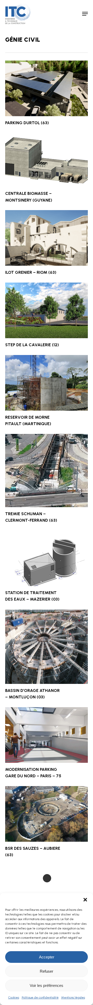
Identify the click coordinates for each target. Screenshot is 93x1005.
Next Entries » (47, 878)
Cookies (13, 997)
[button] (85, 899)
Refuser (46, 971)
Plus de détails (48, 84)
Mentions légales (73, 997)
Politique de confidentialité (40, 997)
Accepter (46, 957)
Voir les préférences (46, 985)
